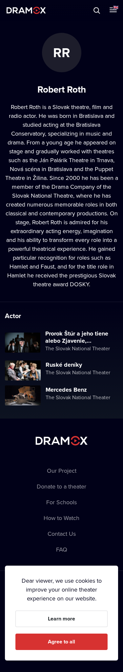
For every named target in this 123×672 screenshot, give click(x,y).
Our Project (61, 470)
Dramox (26, 10)
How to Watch (61, 518)
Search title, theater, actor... (46, 10)
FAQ (61, 549)
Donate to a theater (61, 486)
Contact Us (62, 534)
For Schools (61, 502)
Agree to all (61, 641)
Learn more (61, 618)
